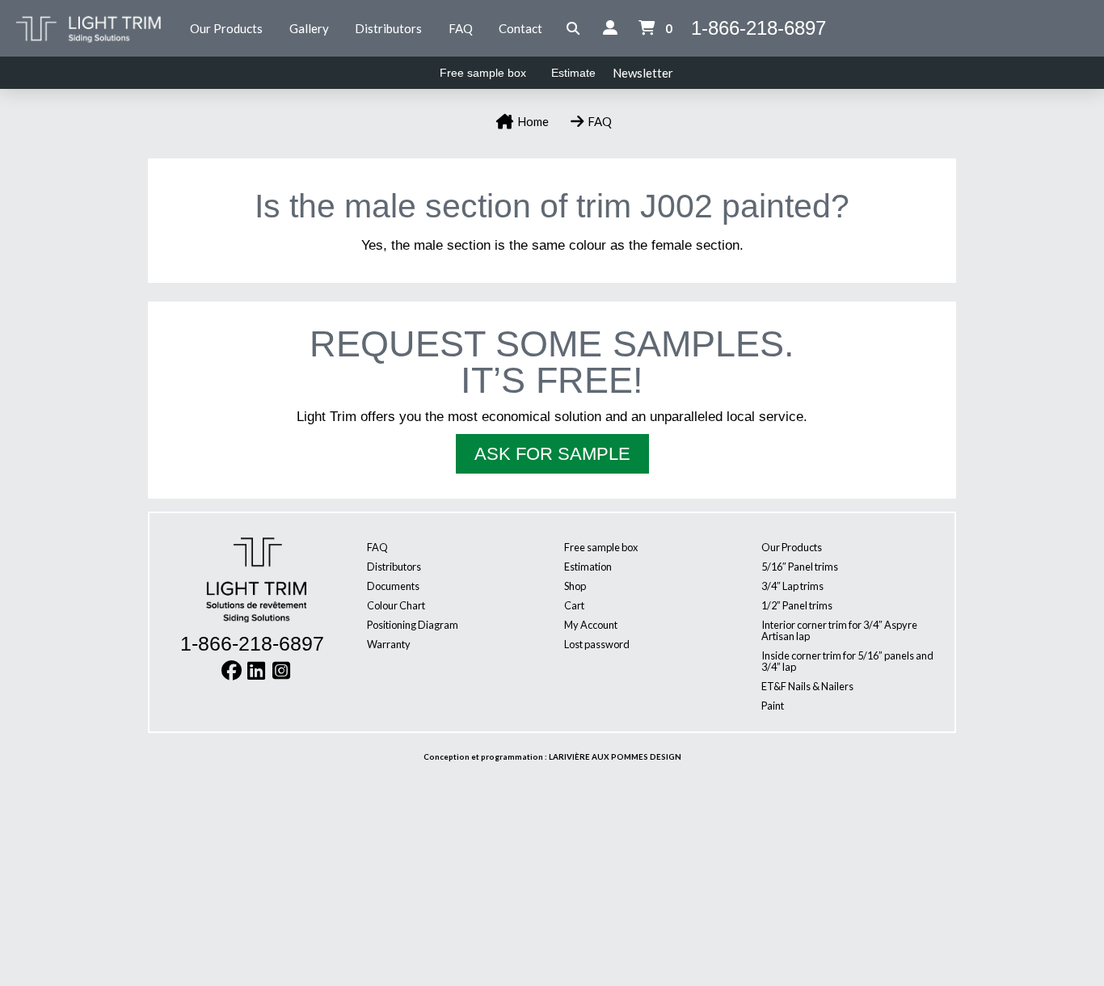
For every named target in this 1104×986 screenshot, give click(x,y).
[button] (573, 29)
